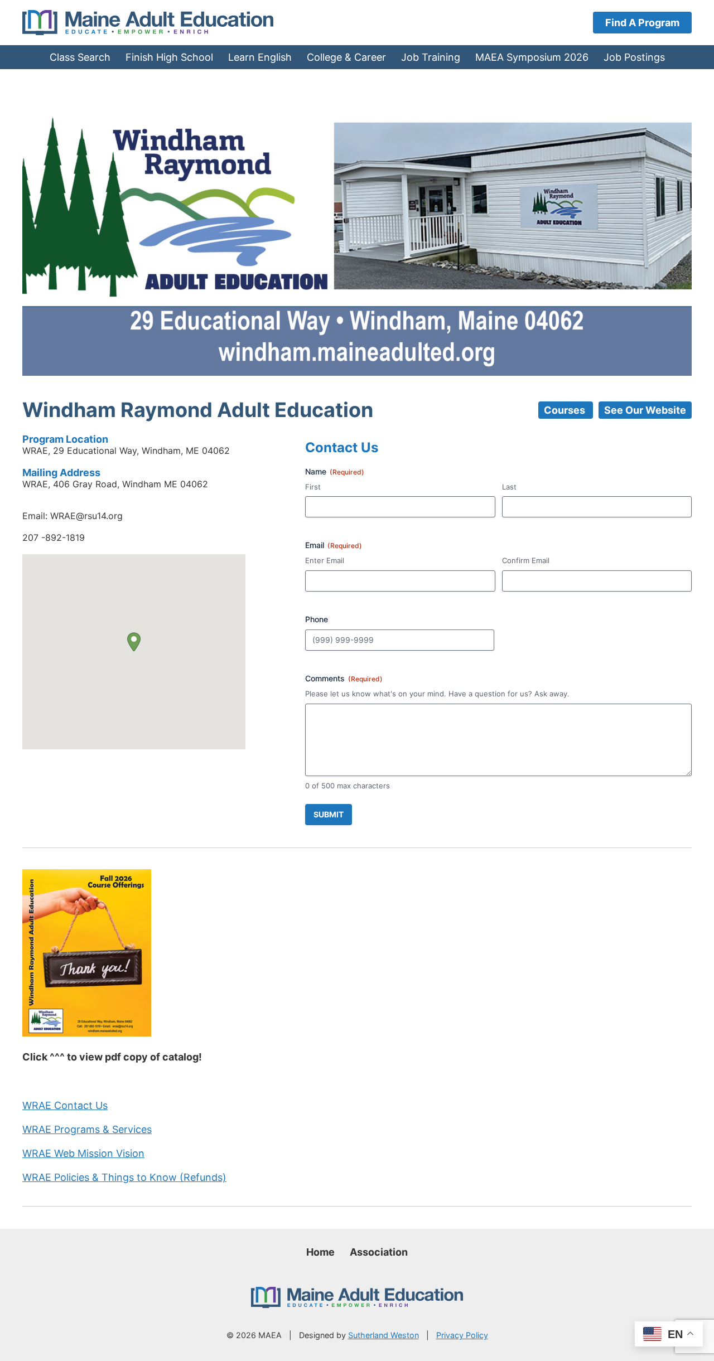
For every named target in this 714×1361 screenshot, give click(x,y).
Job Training (430, 57)
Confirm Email (525, 560)
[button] (134, 642)
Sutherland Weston (383, 1335)
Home (320, 1252)
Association (379, 1252)
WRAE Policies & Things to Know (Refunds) (124, 1177)
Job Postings (634, 57)
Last (509, 486)
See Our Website (645, 410)
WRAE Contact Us (65, 1105)
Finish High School (169, 57)
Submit (328, 814)
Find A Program (642, 22)
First (313, 486)
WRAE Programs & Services (87, 1129)
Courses (565, 410)
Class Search (80, 57)
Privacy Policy (462, 1335)
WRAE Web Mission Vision (83, 1153)
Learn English (260, 57)
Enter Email (324, 560)
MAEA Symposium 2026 (531, 57)
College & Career (346, 57)
